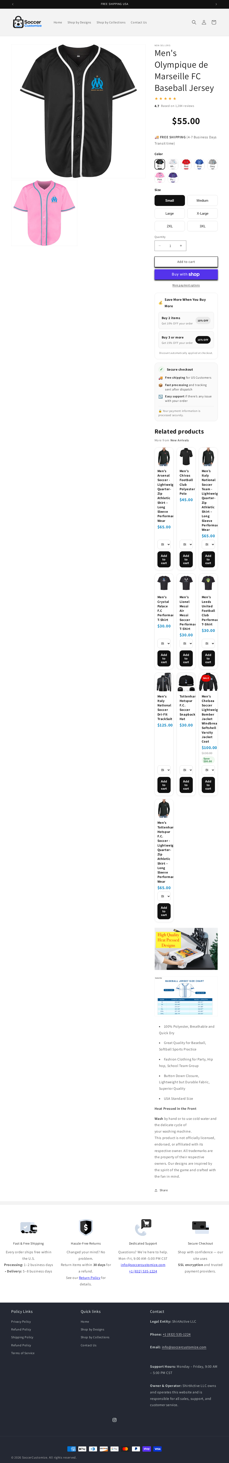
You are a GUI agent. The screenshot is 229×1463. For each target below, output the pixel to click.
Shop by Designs (92, 1329)
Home (85, 1322)
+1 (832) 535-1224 (143, 1271)
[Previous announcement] (13, 4)
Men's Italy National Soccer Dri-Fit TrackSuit (164, 707)
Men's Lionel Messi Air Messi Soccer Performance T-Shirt (186, 613)
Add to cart (164, 559)
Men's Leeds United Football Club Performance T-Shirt (208, 610)
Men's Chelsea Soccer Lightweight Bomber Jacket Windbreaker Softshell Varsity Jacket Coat (208, 719)
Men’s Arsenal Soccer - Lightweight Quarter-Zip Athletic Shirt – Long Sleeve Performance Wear (164, 496)
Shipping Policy (22, 1337)
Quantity (160, 237)
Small (169, 200)
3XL (203, 226)
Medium (202, 200)
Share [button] (164, 1190)
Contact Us (89, 1345)
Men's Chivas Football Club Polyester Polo (186, 482)
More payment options (186, 285)
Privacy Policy (21, 1322)
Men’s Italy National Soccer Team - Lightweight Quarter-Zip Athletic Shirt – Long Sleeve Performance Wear (208, 500)
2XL (170, 226)
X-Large (202, 213)
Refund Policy (21, 1329)
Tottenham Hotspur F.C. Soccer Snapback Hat (186, 707)
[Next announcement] (216, 4)
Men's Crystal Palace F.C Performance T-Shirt (164, 608)
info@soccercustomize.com (143, 1264)
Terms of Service (23, 1353)
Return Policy (89, 1277)
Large (169, 213)
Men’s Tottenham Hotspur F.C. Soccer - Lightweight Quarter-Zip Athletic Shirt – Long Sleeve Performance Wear (164, 851)
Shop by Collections (95, 1337)
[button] (194, 22)
